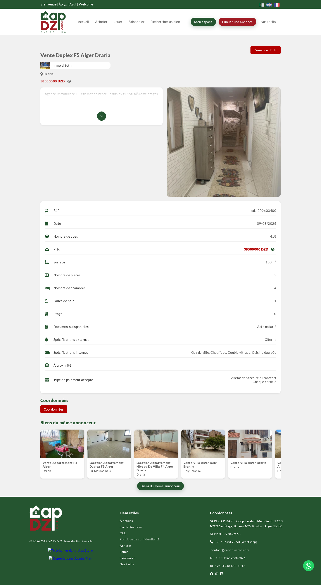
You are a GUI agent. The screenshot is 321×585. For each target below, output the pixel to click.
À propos (126, 520)
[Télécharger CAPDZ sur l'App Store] (70, 550)
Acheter (101, 22)
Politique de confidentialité (139, 539)
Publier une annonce (237, 22)
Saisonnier (137, 22)
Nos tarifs (268, 22)
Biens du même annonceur (160, 486)
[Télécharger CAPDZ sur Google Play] (70, 558)
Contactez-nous (131, 527)
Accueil (83, 22)
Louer (118, 22)
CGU (123, 533)
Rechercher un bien (165, 22)
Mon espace (203, 22)
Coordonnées (54, 409)
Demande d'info (265, 50)
